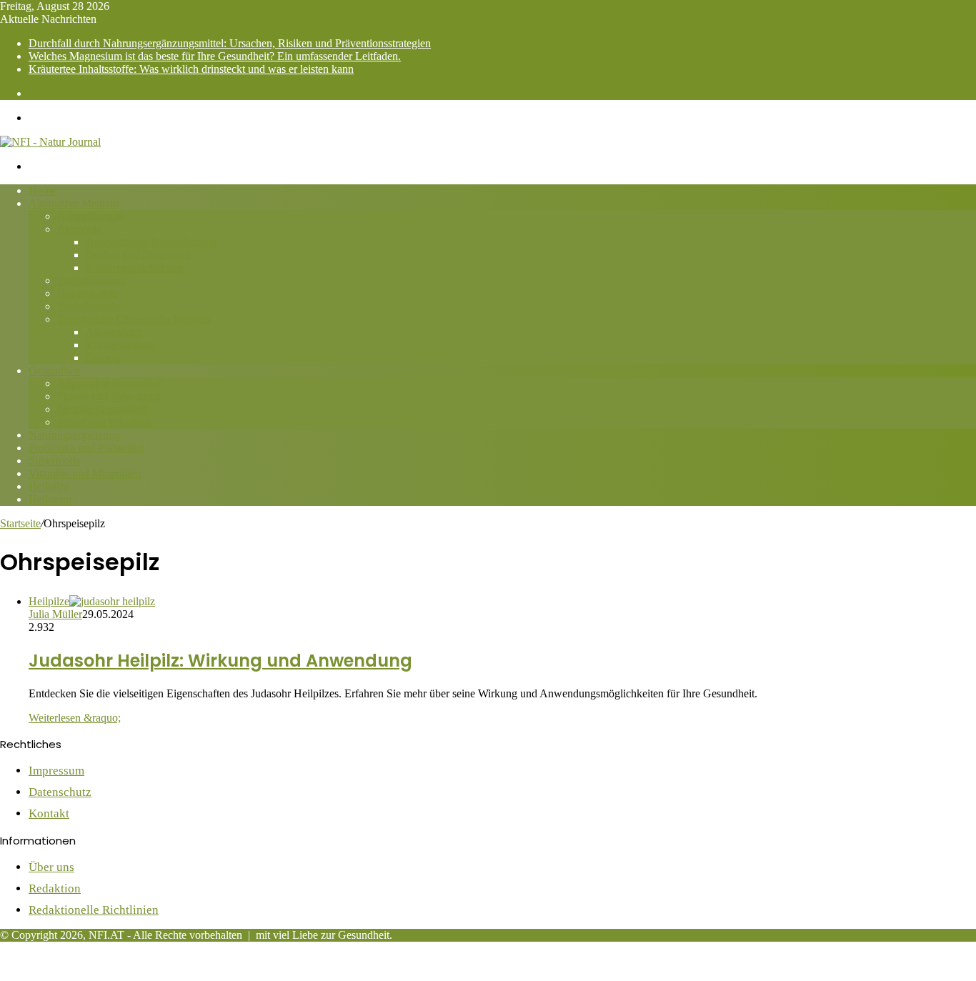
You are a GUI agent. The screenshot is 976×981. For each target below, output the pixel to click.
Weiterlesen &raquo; (75, 718)
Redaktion (55, 888)
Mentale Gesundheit (102, 409)
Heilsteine (51, 499)
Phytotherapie (88, 306)
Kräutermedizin (121, 345)
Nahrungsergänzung (74, 435)
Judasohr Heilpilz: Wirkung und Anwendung (220, 660)
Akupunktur (113, 332)
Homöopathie (88, 293)
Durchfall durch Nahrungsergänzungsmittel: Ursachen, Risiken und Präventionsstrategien (230, 43)
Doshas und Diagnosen (138, 255)
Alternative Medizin (74, 203)
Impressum (56, 770)
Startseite (20, 523)
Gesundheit (54, 370)
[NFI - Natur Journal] (50, 142)
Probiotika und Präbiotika (86, 448)
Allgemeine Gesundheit (110, 383)
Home (42, 190)
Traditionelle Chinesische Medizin (134, 319)
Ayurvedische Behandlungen (151, 242)
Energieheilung (91, 280)
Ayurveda (79, 229)
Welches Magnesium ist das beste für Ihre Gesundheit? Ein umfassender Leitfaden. (215, 56)
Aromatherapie (90, 216)
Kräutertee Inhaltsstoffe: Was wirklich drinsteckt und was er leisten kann (191, 69)
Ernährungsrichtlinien (134, 268)
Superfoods (54, 460)
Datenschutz (60, 792)
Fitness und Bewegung (109, 396)
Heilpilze (49, 486)
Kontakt (49, 813)
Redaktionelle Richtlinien (94, 910)
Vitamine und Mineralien (85, 473)
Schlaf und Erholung (104, 422)
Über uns (51, 867)
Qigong (103, 358)
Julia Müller (55, 614)
